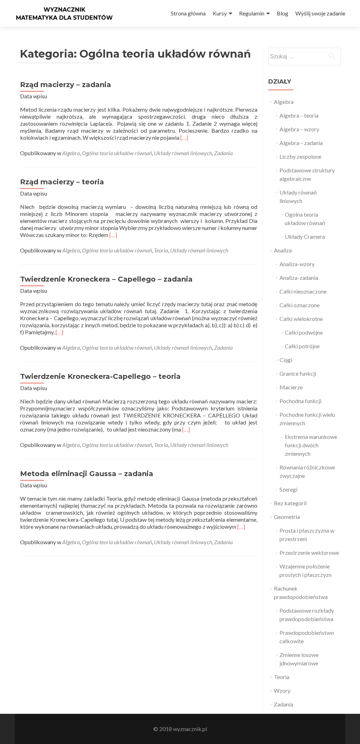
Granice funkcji (297, 373)
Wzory (282, 690)
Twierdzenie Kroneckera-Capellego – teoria (100, 376)
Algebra (71, 153)
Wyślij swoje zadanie (320, 13)
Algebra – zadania (301, 142)
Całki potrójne (302, 346)
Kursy (220, 13)
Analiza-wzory (297, 264)
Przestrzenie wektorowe (309, 552)
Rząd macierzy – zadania (65, 84)
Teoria (161, 250)
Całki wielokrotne (301, 318)
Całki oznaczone (299, 305)
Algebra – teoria (299, 115)
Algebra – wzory (299, 129)
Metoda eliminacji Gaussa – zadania (86, 473)
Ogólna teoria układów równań (117, 153)
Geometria (287, 516)
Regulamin (251, 13)
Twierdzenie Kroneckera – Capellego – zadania (106, 279)
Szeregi (288, 489)
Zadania (223, 153)
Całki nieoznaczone (303, 291)
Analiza (283, 250)
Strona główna (188, 13)
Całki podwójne (304, 332)
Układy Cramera (305, 236)
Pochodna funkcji (300, 400)
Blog (282, 13)
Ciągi (285, 359)
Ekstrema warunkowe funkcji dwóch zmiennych (311, 445)
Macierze (291, 387)
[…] (184, 137)
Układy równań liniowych (183, 153)
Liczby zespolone (300, 156)
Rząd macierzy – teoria (62, 182)
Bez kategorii (290, 503)
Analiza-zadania (298, 277)
